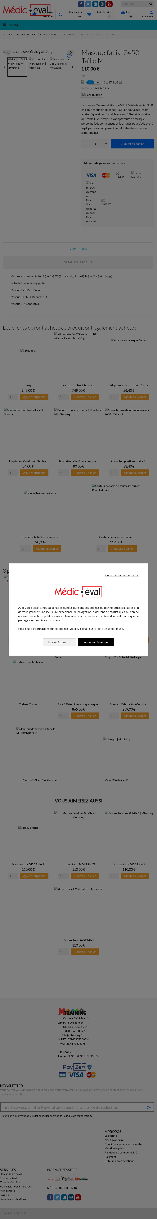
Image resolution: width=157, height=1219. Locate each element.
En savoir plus (59, 642)
